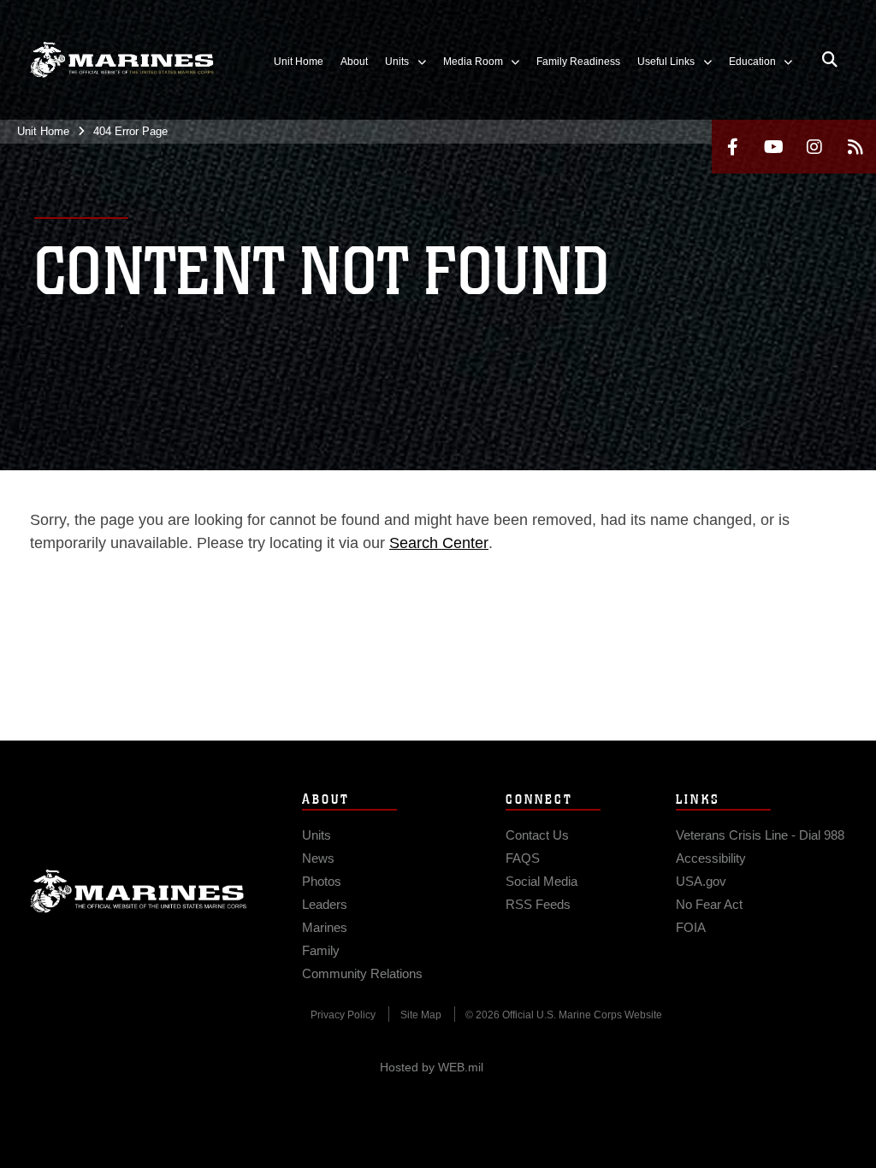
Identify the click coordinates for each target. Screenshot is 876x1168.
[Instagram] (814, 147)
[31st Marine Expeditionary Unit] (122, 60)
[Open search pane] (830, 60)
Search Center (438, 543)
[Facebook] (732, 147)
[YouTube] (773, 147)
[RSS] (855, 147)
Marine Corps (138, 891)
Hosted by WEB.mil (431, 1067)
